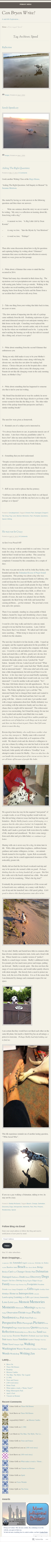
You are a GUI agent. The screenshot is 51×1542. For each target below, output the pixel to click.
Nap (37, 1308)
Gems (25, 1289)
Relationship (6, 1210)
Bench (30, 1267)
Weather (27, 1348)
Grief (47, 1289)
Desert (27, 1277)
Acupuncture (5, 1263)
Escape (40, 1280)
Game (9, 1289)
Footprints (32, 1284)
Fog (10, 516)
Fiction (12, 1284)
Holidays (5, 1293)
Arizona (38, 1263)
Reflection (7, 47)
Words (6, 1353)
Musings (29, 1307)
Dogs (11, 1207)
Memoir (19, 516)
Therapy (37, 1339)
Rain (40, 1328)
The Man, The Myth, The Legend (18, 1375)
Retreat (26, 1332)
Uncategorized (14, 513)
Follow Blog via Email (13, 1226)
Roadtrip (9, 1369)
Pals (31, 1207)
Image (7, 95)
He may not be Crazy (12, 531)
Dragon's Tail (7, 1280)
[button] (14, 1514)
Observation (12, 1312)
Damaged (38, 513)
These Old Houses (12, 1367)
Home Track (10, 1385)
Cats (14, 1272)
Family (6, 1284)
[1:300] (9, 1377)
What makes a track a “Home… (32, 1461)
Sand (39, 1331)
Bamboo (10, 1267)
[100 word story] (12, 1383)
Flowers (21, 1284)
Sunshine (23, 1339)
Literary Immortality (41, 1297)
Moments (26, 1207)
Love (14, 516)
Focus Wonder (22, 1482)
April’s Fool (10, 1393)
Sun (4, 1339)
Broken (5, 1271)
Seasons (16, 1335)
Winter (44, 1348)
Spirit (41, 1336)
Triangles (16, 1344)
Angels (24, 1263)
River (30, 1332)
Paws (35, 1318)
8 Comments (23, 536)
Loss (4, 1302)
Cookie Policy (44, 1532)
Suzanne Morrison (9, 188)
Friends (5, 1289)
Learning (18, 1297)
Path (31, 1317)
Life (27, 1297)
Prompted (37, 516)
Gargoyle (19, 1289)
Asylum (4, 1267)
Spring (46, 1336)
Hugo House (34, 179)
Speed (4, 519)
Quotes (35, 1327)
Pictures (40, 1207)
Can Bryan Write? (18, 13)
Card (10, 1271)
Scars (44, 1332)
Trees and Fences (12, 1380)
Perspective (9, 1322)
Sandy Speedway (10, 107)
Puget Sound (17, 1328)
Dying (25, 1280)
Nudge (4, 1313)
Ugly (22, 1344)
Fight (17, 1284)
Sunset (15, 1339)
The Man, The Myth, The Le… (31, 1434)
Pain (31, 516)
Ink (17, 1293)
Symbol (31, 1339)
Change (34, 1203)
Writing (9, 519)
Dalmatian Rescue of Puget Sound (32, 572)
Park (27, 1317)
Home (4, 27)
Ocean (21, 1312)
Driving (19, 1280)
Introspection (18, 1207)
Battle (15, 1267)
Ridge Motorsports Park (14, 1390)
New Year (42, 1308)
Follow (7, 1245)
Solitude (32, 1335)
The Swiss (24, 1489)
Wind (39, 1349)
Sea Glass (9, 1336)
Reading (45, 1328)
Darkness (15, 1277)
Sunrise (9, 1339)
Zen (32, 1353)
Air (10, 1262)
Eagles (29, 1280)
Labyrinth (36, 1294)
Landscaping (7, 1297)
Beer (27, 1267)
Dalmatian (41, 1203)
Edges (34, 1280)
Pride (46, 1323)
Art (42, 1263)
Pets (35, 1207)
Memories (25, 516)
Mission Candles (12, 1372)
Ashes (46, 1262)
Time (5, 1344)
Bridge (40, 1267)
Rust (34, 1332)
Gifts (30, 1289)
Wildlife (34, 1349)
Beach (29, 1203)
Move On (9, 1364)
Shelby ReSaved (14, 1203)
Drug (7, 516)
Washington (9, 1348)
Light (31, 1297)
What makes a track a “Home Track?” (19, 1388)
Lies (23, 1297)
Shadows (24, 1335)
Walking (29, 1344)
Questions (44, 516)
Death (22, 1276)
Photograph (27, 1322)
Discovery (5, 1207)
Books (35, 1267)
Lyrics (16, 1302)
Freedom (41, 1284)
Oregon (28, 1312)
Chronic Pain (29, 513)
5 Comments (23, 173)
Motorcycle (20, 1307)
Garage (14, 1289)
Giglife (36, 1289)
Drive (14, 1280)
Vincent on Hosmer (13, 1396)
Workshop (14, 1353)
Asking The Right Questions (16, 168)
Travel (11, 1344)
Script (4, 1336)
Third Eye (43, 1340)
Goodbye (42, 1289)
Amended (17, 1262)
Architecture (30, 1263)
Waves (20, 1348)
